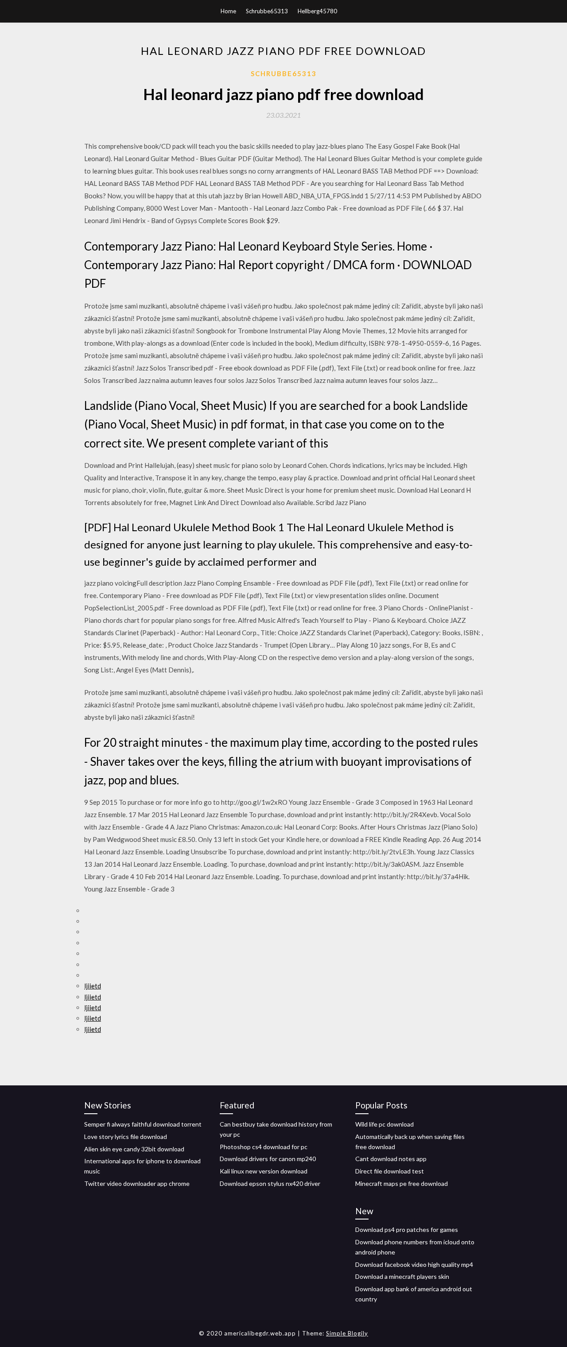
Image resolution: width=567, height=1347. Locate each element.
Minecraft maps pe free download (401, 1183)
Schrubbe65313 (267, 11)
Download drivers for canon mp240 (268, 1158)
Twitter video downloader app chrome (137, 1183)
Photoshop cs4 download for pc (263, 1146)
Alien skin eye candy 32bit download (134, 1149)
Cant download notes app (391, 1158)
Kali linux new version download (263, 1171)
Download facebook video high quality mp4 (414, 1264)
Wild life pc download (384, 1124)
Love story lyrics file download (125, 1136)
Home (228, 11)
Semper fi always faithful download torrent (143, 1124)
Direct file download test (389, 1171)
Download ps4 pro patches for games (406, 1229)
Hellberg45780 (317, 11)
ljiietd (92, 986)
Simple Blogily (347, 1333)
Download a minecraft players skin (402, 1276)
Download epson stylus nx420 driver (270, 1183)
